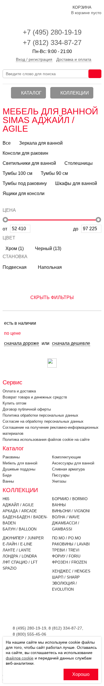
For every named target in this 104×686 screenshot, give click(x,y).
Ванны (8, 481)
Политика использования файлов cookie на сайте (46, 439)
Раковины (11, 457)
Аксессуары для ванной (73, 463)
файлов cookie (20, 658)
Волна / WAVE (66, 517)
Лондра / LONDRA (20, 556)
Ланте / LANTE (17, 550)
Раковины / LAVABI (71, 544)
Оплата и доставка (19, 391)
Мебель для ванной (20, 463)
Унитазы (59, 481)
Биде (7, 475)
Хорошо (81, 674)
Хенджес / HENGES (71, 571)
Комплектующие (66, 457)
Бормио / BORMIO (70, 499)
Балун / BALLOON (19, 529)
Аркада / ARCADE (20, 511)
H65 (6, 499)
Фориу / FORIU (66, 556)
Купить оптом (14, 403)
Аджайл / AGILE (18, 505)
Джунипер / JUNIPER (23, 538)
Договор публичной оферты (27, 409)
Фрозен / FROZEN (69, 562)
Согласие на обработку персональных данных (43, 421)
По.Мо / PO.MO (66, 538)
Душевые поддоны (19, 469)
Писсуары (60, 475)
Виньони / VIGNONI (71, 511)
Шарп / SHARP (66, 577)
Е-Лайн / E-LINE (17, 544)
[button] (52, 295)
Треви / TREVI (65, 550)
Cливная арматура (68, 469)
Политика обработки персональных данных (40, 415)
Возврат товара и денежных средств (35, 397)
